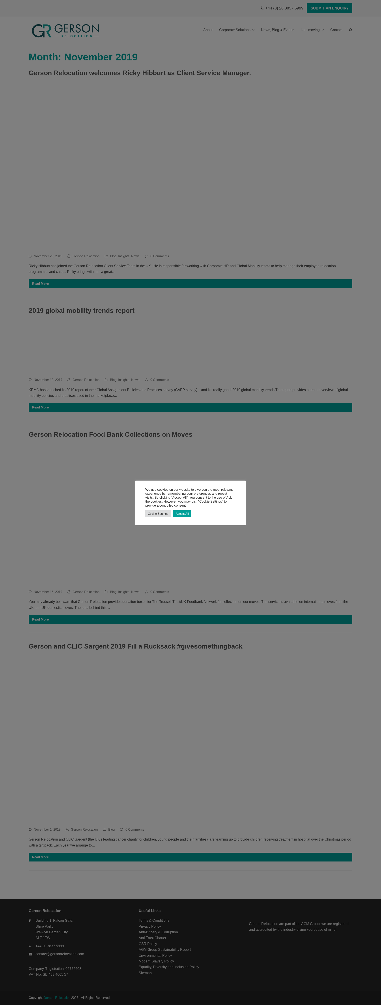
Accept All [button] (182, 513)
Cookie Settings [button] (158, 513)
